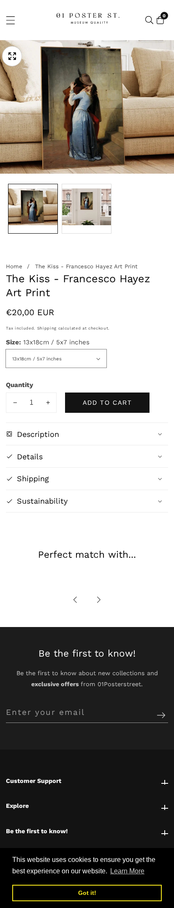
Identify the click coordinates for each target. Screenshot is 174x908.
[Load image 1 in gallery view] (33, 209)
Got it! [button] (87, 892)
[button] (75, 600)
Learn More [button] (127, 871)
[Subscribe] (161, 716)
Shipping (47, 328)
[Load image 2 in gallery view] (86, 209)
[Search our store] (149, 20)
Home (14, 266)
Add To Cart (107, 402)
